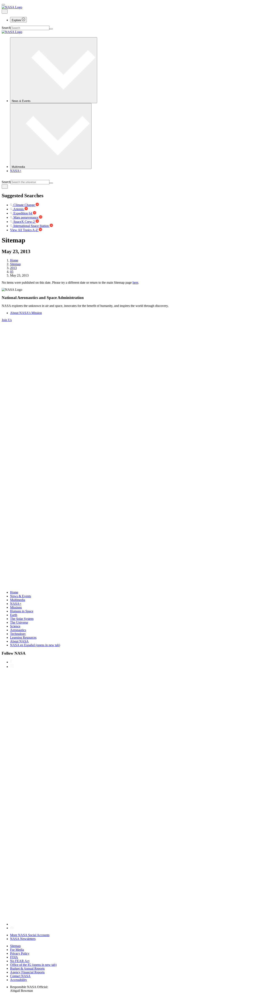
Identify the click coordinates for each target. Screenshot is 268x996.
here (135, 282)
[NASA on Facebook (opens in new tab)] (11, 662)
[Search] (51, 28)
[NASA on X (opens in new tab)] (135, 924)
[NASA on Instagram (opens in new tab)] (12, 666)
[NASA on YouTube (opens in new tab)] (12, 928)
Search (6, 27)
